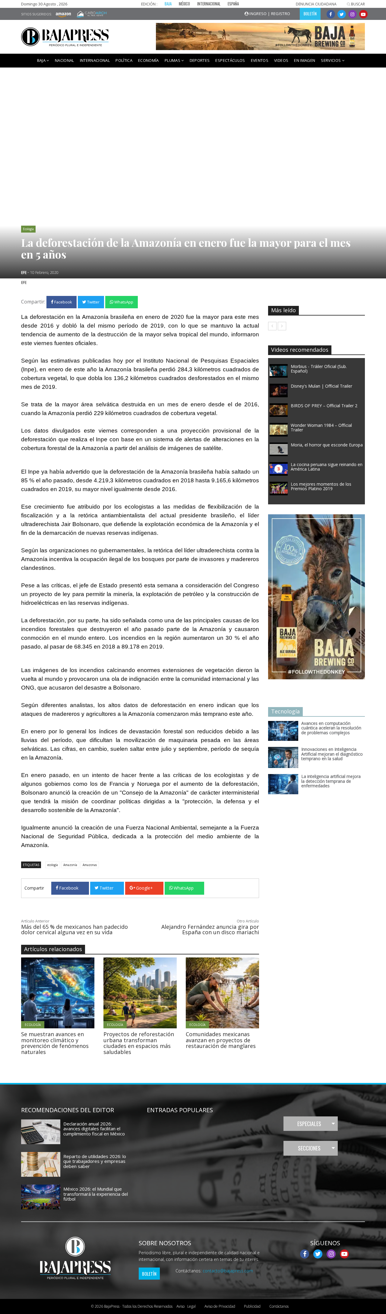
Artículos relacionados (53, 949)
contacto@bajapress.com (228, 1271)
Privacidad (219, 1306)
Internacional (95, 60)
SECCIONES (309, 1148)
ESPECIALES (309, 1124)
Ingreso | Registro (269, 13)
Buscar (357, 4)
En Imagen (304, 60)
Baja (42, 60)
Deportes (200, 60)
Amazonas (90, 865)
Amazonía (70, 865)
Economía (148, 60)
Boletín (149, 1273)
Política (123, 60)
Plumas (173, 60)
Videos (281, 60)
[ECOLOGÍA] (74, 992)
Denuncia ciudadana (316, 4)
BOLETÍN (310, 14)
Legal (186, 1306)
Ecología (28, 229)
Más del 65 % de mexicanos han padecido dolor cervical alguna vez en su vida (74, 929)
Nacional (64, 60)
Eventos (259, 60)
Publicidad (252, 1306)
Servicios (331, 60)
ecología (52, 865)
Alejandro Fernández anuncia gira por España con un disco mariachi (210, 929)
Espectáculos (230, 60)
